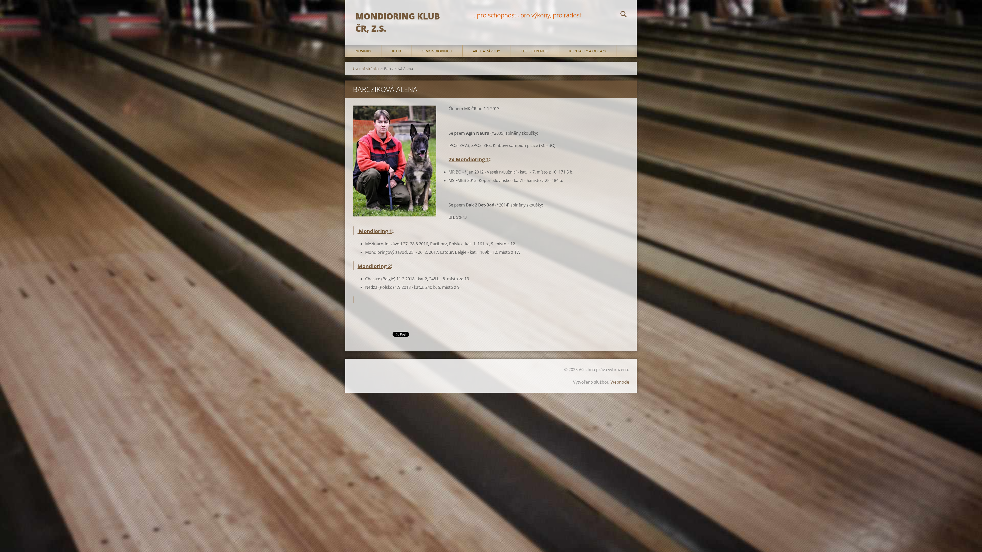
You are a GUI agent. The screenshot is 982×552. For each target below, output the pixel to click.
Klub (396, 51)
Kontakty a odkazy (587, 51)
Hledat (623, 14)
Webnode (619, 382)
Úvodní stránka (366, 68)
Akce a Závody (486, 51)
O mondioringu (437, 51)
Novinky (363, 51)
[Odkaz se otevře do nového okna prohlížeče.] (394, 161)
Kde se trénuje (535, 51)
